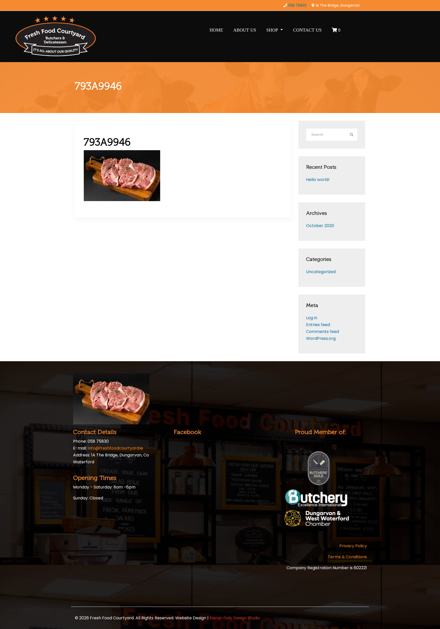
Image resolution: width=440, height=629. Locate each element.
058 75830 (297, 5)
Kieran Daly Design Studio (235, 618)
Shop (272, 30)
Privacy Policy (353, 546)
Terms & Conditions (347, 557)
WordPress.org (321, 338)
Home (216, 30)
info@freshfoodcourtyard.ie (115, 448)
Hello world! (317, 180)
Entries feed (318, 325)
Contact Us (307, 30)
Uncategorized (321, 272)
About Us (244, 30)
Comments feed (322, 331)
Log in (311, 318)
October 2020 (320, 226)
